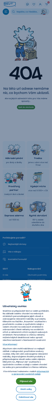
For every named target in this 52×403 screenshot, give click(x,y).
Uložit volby (26, 389)
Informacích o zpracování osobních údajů (30, 372)
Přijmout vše (26, 381)
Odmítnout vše (26, 397)
